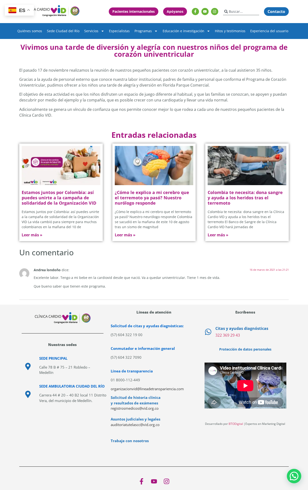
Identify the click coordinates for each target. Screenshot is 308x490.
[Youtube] (205, 11)
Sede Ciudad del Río (63, 31)
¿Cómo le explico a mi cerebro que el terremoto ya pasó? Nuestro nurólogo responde (152, 197)
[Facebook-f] (195, 11)
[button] (294, 476)
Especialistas (119, 31)
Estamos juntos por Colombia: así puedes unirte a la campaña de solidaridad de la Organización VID (59, 197)
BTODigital (236, 424)
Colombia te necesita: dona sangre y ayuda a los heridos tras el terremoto (245, 197)
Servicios (91, 31)
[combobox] (241, 11)
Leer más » (32, 235)
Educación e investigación (183, 31)
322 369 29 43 (227, 335)
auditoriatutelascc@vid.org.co (135, 424)
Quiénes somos (29, 31)
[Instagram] (214, 11)
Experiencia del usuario (269, 31)
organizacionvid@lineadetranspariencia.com (147, 388)
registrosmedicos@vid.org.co (135, 408)
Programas (143, 31)
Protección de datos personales (245, 349)
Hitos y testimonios (230, 31)
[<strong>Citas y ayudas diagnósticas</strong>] (208, 331)
